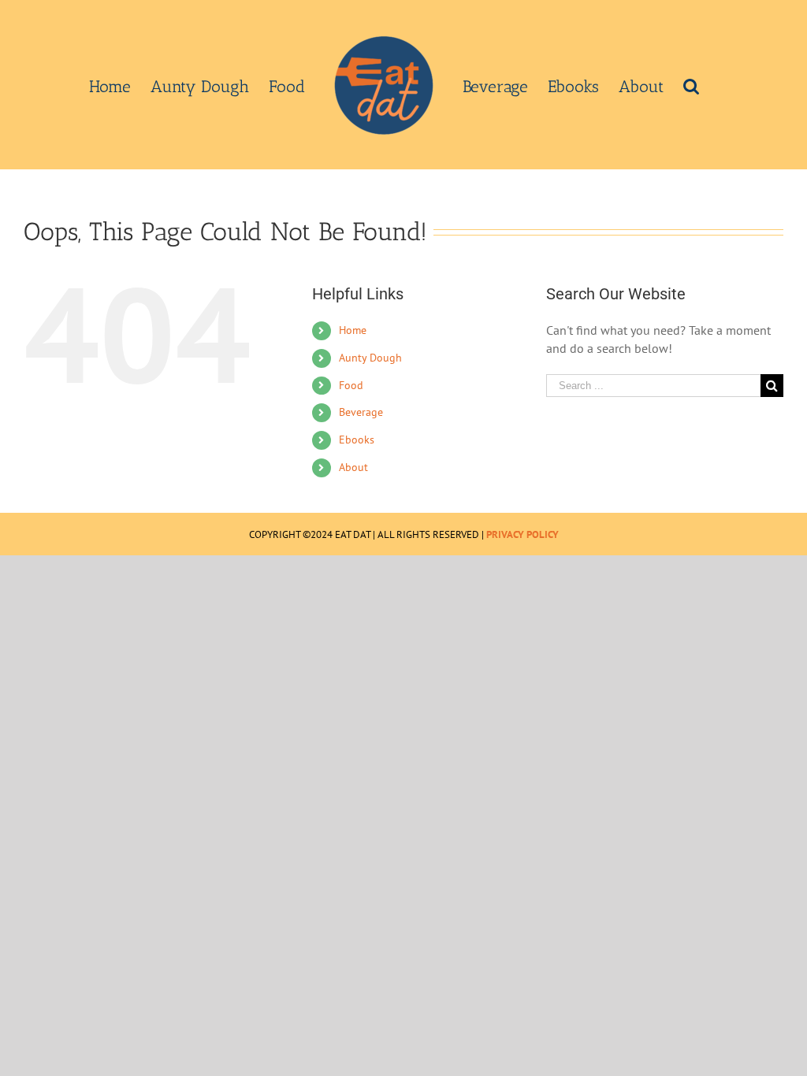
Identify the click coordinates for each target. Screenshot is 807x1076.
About (353, 467)
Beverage (361, 412)
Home (352, 330)
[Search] (691, 85)
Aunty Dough (370, 358)
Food (351, 385)
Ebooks (356, 439)
